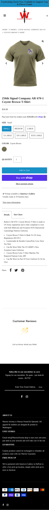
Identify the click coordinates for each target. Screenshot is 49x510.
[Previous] (6, 63)
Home (4, 29)
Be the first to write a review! (24, 351)
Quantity (7, 159)
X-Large (7, 135)
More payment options (24, 184)
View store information (11, 202)
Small (6, 129)
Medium (18, 129)
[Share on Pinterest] (22, 270)
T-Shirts (13, 29)
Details (7, 215)
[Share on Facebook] (11, 270)
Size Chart (18, 215)
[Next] (43, 63)
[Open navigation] (4, 16)
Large (30, 129)
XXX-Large (36, 135)
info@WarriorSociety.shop (18, 438)
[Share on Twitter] (16, 270)
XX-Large (21, 135)
